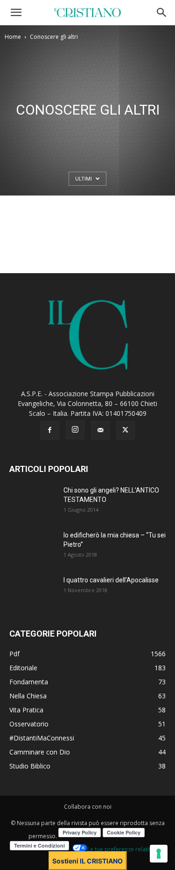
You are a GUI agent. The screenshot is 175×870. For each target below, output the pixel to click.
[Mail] (100, 430)
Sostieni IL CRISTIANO (87, 861)
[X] (125, 430)
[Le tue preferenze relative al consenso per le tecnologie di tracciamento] (159, 854)
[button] (16, 12)
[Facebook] (50, 430)
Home (13, 37)
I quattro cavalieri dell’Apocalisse (111, 580)
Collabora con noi (88, 807)
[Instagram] (75, 429)
